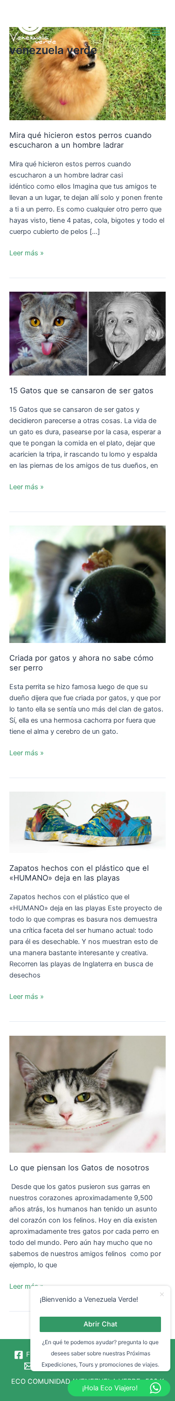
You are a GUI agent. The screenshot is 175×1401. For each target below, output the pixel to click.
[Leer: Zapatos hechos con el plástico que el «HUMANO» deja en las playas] (87, 822)
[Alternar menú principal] (156, 32)
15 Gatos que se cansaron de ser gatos (81, 390)
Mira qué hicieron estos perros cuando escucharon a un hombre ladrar (80, 140)
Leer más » (26, 252)
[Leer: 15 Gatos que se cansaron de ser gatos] (87, 333)
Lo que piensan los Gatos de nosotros (79, 1167)
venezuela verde (53, 50)
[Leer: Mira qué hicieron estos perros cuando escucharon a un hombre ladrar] (87, 73)
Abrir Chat (100, 1324)
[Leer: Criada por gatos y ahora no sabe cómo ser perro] (87, 584)
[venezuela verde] (32, 25)
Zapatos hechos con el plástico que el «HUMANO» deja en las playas (79, 872)
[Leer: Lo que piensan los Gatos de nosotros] (87, 1093)
